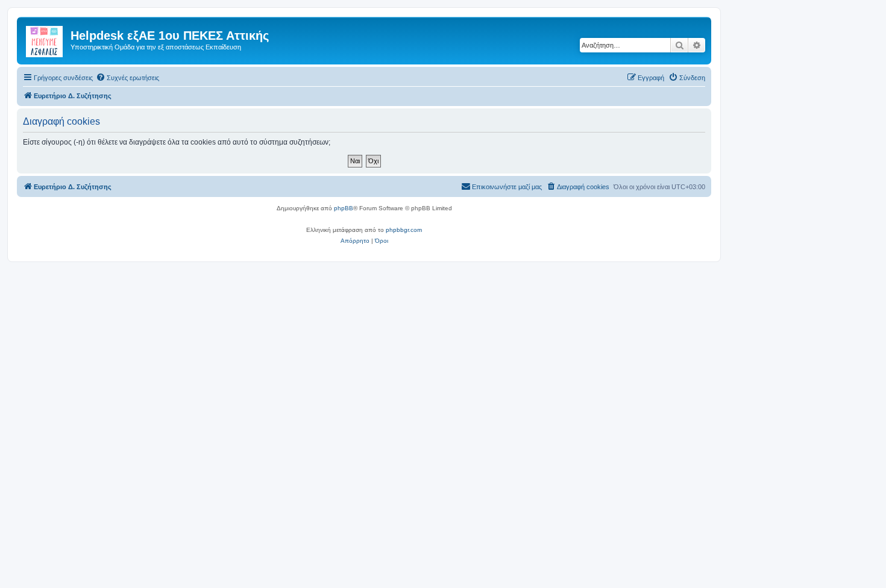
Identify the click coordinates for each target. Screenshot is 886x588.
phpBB (343, 208)
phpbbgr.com (404, 230)
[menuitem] (127, 77)
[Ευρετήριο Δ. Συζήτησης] (45, 39)
